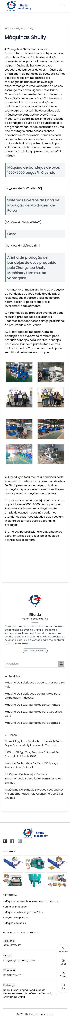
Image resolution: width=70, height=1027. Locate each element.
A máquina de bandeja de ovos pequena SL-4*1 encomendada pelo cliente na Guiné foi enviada (34, 794)
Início (8, 28)
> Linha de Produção (15, 906)
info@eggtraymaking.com (19, 960)
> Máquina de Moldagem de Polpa (23, 912)
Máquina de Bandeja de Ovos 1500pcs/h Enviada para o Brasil (31, 765)
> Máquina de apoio (14, 923)
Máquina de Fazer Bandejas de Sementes (32, 705)
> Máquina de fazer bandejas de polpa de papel (31, 901)
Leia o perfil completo (35, 650)
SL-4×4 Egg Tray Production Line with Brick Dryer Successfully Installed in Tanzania (33, 743)
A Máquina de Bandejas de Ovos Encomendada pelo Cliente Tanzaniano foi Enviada (33, 778)
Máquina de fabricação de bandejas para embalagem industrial (32, 696)
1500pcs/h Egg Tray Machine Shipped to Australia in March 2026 (32, 754)
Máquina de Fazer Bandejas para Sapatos (32, 723)
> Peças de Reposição (16, 917)
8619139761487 (12, 945)
